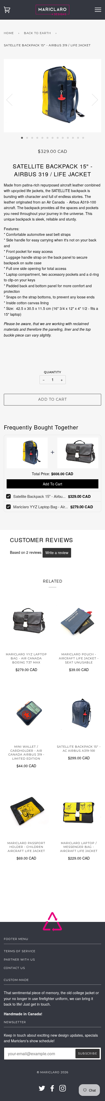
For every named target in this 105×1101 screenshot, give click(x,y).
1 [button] (21, 137)
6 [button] (47, 137)
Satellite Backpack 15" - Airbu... (39, 496)
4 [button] (37, 137)
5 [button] (42, 137)
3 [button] (32, 137)
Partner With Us (19, 959)
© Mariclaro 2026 (52, 1072)
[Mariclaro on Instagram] (62, 1090)
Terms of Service (19, 951)
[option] (52, 95)
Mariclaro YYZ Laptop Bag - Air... (40, 506)
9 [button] (62, 137)
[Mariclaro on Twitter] (42, 1090)
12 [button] (78, 137)
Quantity (52, 372)
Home (9, 33)
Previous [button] (12, 99)
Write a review (56, 552)
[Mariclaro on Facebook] (52, 1090)
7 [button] (52, 137)
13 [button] (83, 137)
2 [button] (27, 137)
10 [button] (67, 137)
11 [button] (72, 137)
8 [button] (57, 137)
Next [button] (92, 99)
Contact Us (14, 968)
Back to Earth (37, 33)
